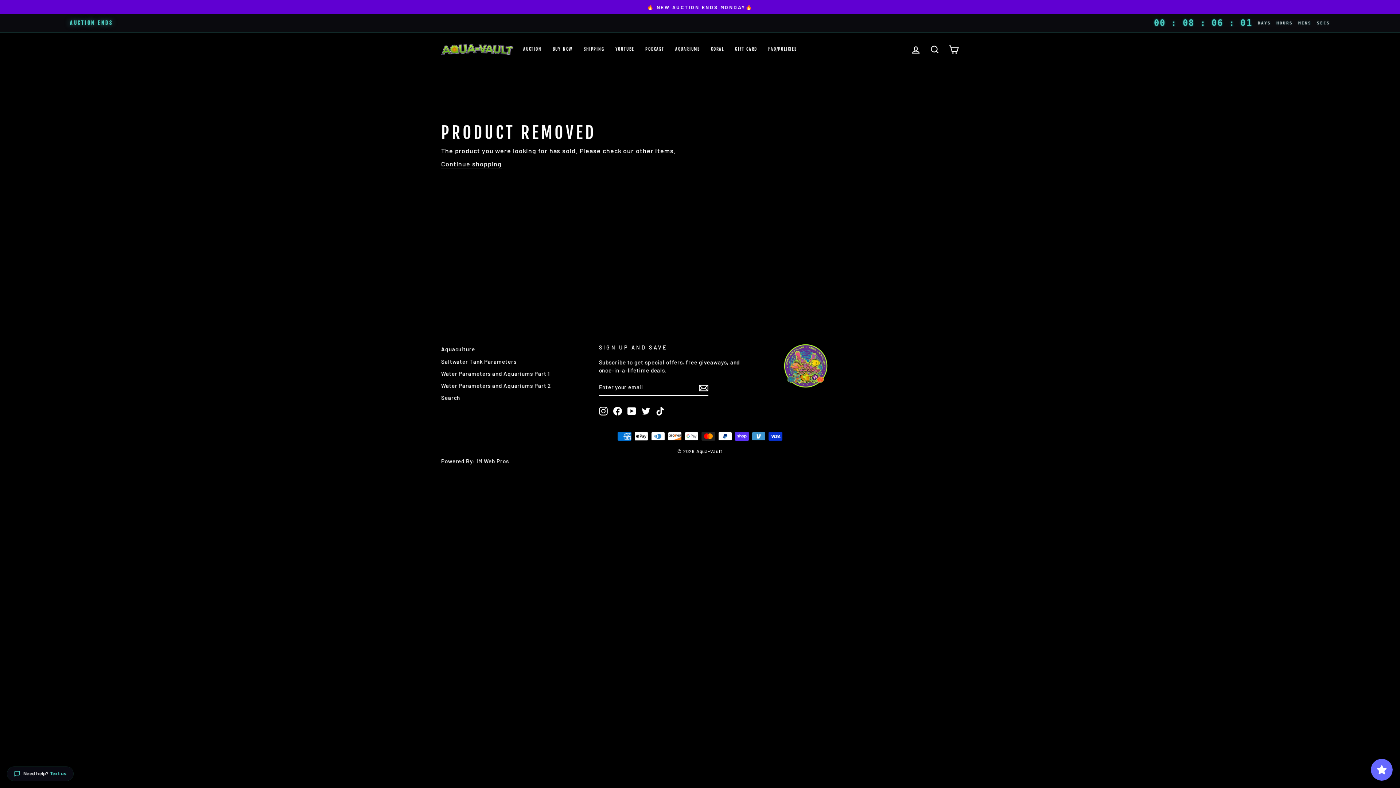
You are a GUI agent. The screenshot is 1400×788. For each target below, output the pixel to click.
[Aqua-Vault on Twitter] (646, 411)
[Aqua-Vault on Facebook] (617, 411)
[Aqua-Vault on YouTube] (631, 411)
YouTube (625, 49)
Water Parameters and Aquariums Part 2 (496, 385)
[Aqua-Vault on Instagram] (603, 411)
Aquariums (687, 49)
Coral (717, 49)
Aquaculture (458, 349)
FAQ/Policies (782, 49)
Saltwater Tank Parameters (479, 361)
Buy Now (563, 49)
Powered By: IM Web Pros (475, 461)
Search (450, 397)
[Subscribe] (703, 388)
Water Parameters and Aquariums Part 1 (495, 373)
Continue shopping (471, 164)
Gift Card (746, 49)
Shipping (594, 49)
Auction (532, 49)
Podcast (654, 49)
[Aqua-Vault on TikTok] (660, 411)
